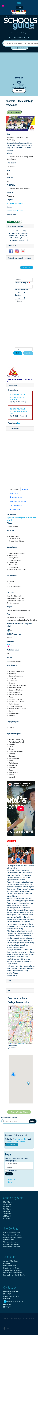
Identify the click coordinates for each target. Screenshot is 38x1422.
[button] (20, 1023)
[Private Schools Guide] (20, 23)
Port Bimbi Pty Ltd (16, 1319)
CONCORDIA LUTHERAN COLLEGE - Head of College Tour (18, 411)
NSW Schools (7, 1202)
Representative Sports (14, 734)
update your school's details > (16, 1141)
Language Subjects (13, 722)
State (8, 170)
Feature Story (14, 493)
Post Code (10, 178)
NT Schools (6, 1218)
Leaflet (13, 1043)
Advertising (6, 1263)
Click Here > (11, 1144)
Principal (9, 523)
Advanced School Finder (18, 33)
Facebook (8, 1304)
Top (7, 1329)
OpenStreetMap (21, 1043)
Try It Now (19, 91)
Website (9, 207)
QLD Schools (7, 1207)
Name (8, 134)
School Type (10, 530)
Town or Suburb (11, 163)
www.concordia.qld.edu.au (15, 211)
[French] (15, 11)
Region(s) (10, 192)
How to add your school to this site (14, 1275)
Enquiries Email (11, 214)
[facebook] (18, 3)
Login (19, 7)
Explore (32, 1121)
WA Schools (7, 1209)
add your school (20, 1139)
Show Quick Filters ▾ (19, 48)
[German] (17, 11)
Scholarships (16, 509)
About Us (25, 489)
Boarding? (18, 295)
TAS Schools (7, 1214)
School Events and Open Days (12, 1235)
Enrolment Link (11, 515)
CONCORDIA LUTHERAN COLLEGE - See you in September (17, 397)
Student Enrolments (13, 650)
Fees (8, 614)
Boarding (9, 657)
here (18, 423)
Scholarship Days (8, 1240)
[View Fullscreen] (10, 1015)
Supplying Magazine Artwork (12, 1270)
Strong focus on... (12, 665)
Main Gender (10, 641)
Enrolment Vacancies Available (12, 1237)
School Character (12, 575)
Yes (19, 292)
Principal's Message (16, 505)
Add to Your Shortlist (14, 112)
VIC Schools (7, 1204)
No (24, 292)
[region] (19, 63)
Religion (9, 607)
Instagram (8, 1307)
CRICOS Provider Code (14, 634)
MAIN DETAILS (14, 489)
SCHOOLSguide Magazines (11, 1233)
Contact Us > (7, 1299)
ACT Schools (7, 1216)
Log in (9, 1174)
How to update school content (12, 1273)
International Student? (21, 290)
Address (9, 153)
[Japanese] (23, 11)
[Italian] (20, 11)
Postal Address (11, 185)
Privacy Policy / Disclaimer (11, 1247)
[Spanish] (25, 11)
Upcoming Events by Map (11, 1244)
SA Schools (6, 1211)
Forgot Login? (12, 1180)
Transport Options (16, 497)
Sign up (10, 1182)
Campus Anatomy (12, 547)
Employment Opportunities (18, 501)
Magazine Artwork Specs (11, 1268)
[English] (12, 11)
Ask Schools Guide (18, 37)
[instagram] (20, 3)
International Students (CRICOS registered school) (19, 625)
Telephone (10, 200)
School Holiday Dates (9, 1266)
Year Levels (10, 592)
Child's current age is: (21, 283)
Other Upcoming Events (10, 1242)
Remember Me (12, 1171)
